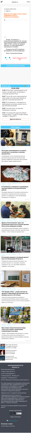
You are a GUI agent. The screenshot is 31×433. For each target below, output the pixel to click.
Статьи (12, 147)
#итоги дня (4, 148)
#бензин (3, 255)
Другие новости (15, 119)
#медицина (9, 326)
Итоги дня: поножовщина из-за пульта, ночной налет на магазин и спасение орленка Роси (14, 152)
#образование (13, 289)
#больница (4, 184)
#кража (9, 184)
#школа (19, 289)
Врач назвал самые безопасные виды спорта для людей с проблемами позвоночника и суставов (14, 329)
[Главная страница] (15, 2)
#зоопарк (4, 221)
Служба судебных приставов (8, 426)
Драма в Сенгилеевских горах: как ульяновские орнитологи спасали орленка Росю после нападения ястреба (15, 224)
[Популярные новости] (28, 86)
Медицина (4, 324)
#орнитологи (10, 221)
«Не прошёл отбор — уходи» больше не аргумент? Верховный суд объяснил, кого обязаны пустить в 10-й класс (15, 293)
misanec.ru (26, 380)
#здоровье (4, 326)
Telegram (20, 58)
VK (25, 58)
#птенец (16, 221)
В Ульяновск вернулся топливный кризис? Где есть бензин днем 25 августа (15, 258)
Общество (15, 183)
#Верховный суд (5, 289)
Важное (3, 254)
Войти (28, 2)
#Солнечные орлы (23, 221)
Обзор (8, 147)
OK (20, 60)
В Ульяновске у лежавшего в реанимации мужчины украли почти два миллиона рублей (15, 188)
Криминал (4, 183)
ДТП (5, 37)
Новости (3, 147)
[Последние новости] (25, 86)
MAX (14, 58)
